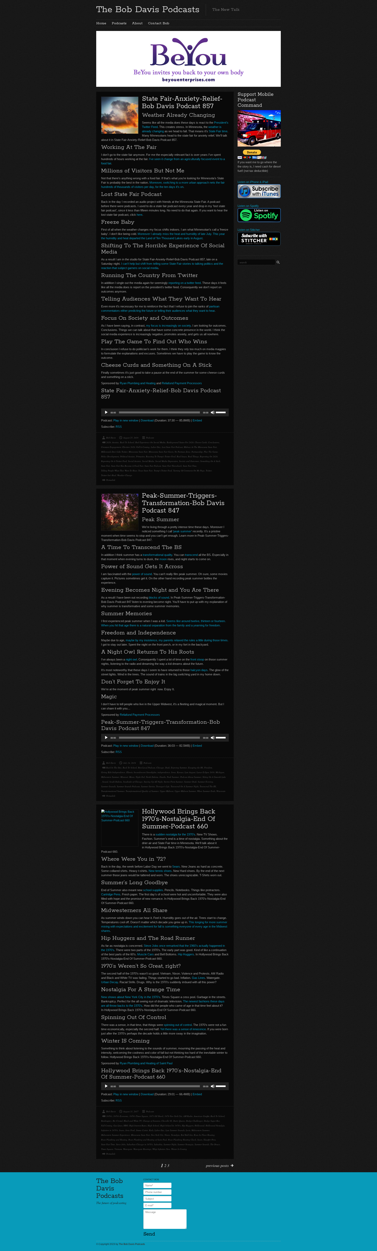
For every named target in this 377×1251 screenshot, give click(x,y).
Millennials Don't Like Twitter (114, 451)
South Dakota (115, 781)
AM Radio (188, 1116)
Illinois (129, 772)
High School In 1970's (170, 1125)
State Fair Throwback (172, 465)
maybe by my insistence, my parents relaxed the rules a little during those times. (177, 640)
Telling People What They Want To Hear (119, 470)
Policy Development (110, 456)
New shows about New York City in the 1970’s (130, 997)
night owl (131, 659)
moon (163, 559)
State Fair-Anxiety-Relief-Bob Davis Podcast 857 (182, 103)
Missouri (124, 776)
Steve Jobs (120, 1144)
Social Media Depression (166, 461)
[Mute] (213, 412)
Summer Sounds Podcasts (128, 786)
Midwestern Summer (110, 776)
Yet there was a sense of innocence (183, 1029)
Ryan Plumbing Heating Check (182, 1139)
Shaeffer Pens (209, 1139)
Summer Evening (205, 781)
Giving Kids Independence (113, 772)
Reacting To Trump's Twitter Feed (161, 456)
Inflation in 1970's (109, 1130)
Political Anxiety (127, 456)
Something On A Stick (210, 461)
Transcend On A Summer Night (185, 786)
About (137, 23)
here (139, 214)
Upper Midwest (166, 791)
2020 (108, 442)
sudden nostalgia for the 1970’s (175, 834)
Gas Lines (198, 977)
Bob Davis (111, 437)
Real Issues (182, 456)
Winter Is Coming (179, 1149)
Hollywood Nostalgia (215, 1125)
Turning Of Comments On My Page (189, 470)
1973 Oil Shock (156, 1116)
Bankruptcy (106, 1120)
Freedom (208, 767)
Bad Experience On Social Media (150, 442)
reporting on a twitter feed (184, 282)
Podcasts (119, 23)
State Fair (105, 465)
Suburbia (158, 1144)
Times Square (107, 1149)
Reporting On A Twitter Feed (114, 461)
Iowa (173, 772)
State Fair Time (190, 465)
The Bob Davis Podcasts (147, 9)
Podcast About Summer (190, 776)
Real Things (193, 456)
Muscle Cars (145, 954)
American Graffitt (201, 1116)
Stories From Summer (173, 781)
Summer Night (170, 1144)
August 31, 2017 (130, 1111)
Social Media (148, 461)
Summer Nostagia (185, 1144)
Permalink (110, 479)
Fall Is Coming (143, 447)
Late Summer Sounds (175, 1130)
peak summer (182, 531)
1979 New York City (173, 1116)
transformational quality (157, 554)
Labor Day (156, 447)
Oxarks (162, 776)
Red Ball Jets (187, 1134)
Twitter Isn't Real (108, 475)
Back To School (127, 442)
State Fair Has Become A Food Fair (127, 465)
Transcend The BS (208, 786)
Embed (197, 420)
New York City (157, 1134)
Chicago (160, 767)
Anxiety (115, 442)
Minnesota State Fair (138, 451)
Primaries (140, 456)
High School (153, 1125)
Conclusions (213, 442)
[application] (165, 412)
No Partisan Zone (182, 451)
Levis (188, 1130)
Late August (190, 772)
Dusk (167, 767)
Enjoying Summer (179, 767)
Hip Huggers (186, 954)
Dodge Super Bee (212, 1120)
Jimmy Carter (142, 1130)
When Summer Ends (206, 791)
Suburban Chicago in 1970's (140, 1144)
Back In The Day (114, 767)
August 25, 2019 (130, 437)
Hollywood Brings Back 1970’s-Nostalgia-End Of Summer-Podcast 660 (178, 819)
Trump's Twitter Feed (163, 470)
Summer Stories (148, 786)
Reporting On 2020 (209, 456)
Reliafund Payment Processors (182, 383)
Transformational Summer (112, 791)
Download (147, 420)
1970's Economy (120, 1116)
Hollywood (199, 1125)
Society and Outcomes (189, 461)
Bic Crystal (118, 1120)
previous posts (217, 1165)
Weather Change (124, 475)
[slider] (221, 412)
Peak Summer (173, 776)
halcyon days (199, 670)
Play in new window (125, 420)
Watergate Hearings (142, 1149)
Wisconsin (220, 791)
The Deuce (215, 1144)
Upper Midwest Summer (185, 791)
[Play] (106, 412)
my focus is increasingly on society (168, 325)
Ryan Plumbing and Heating (138, 383)
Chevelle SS (166, 1120)
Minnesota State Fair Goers (161, 451)
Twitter (209, 470)
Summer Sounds (108, 786)
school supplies (153, 890)
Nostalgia (175, 1134)
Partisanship (197, 451)
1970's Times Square (138, 1116)
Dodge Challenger (194, 1120)
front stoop (197, 659)
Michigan (220, 772)
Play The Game (211, 451)
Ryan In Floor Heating (204, 1134)
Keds (151, 1130)
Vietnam (118, 1149)
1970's (109, 1116)
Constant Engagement (111, 447)
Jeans (121, 1130)
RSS (119, 426)
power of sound (142, 574)
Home (101, 23)
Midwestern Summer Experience (115, 1134)
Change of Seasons (151, 1120)
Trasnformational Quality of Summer (142, 791)
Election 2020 (128, 447)
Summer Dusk (190, 781)
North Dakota (152, 776)
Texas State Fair (145, 470)
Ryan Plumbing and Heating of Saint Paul (146, 1063)
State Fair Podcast (153, 465)
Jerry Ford (130, 1130)
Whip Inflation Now (161, 1149)
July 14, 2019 (129, 762)
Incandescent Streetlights (145, 772)
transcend (191, 554)
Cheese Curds (201, 442)
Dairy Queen (179, 1120)
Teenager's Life (162, 786)
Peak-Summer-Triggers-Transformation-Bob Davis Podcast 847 (183, 503)
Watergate (127, 1149)
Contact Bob (158, 23)
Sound (105, 781)
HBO (126, 1125)
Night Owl (140, 776)
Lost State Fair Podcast (172, 447)
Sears (176, 866)
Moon (132, 776)
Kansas (180, 772)
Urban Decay (109, 982)
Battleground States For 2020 (180, 442)
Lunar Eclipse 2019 (205, 772)
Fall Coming (106, 1125)
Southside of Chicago (133, 781)
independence (163, 772)
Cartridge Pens (110, 894)
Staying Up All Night (153, 781)
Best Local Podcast (146, 767)
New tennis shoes (160, 870)
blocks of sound (159, 597)
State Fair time (218, 131)
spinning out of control (178, 1024)
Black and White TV (133, 1120)
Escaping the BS (195, 767)
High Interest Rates (137, 1125)
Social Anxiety (134, 461)
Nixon (167, 1134)
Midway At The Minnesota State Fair (200, 447)
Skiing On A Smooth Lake (214, 776)
